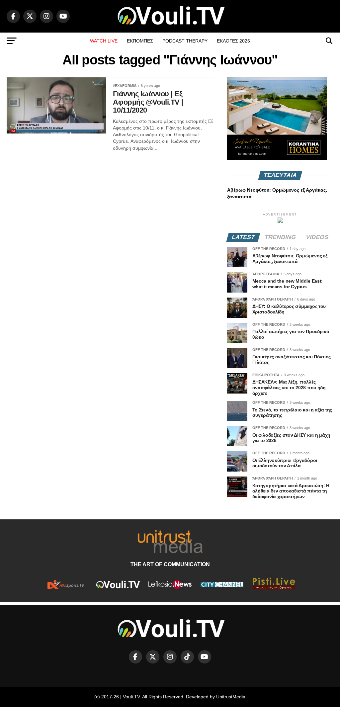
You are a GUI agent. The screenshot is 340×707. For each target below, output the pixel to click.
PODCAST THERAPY (185, 41)
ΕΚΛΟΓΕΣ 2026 (233, 41)
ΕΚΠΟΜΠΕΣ (140, 41)
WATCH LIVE (104, 41)
